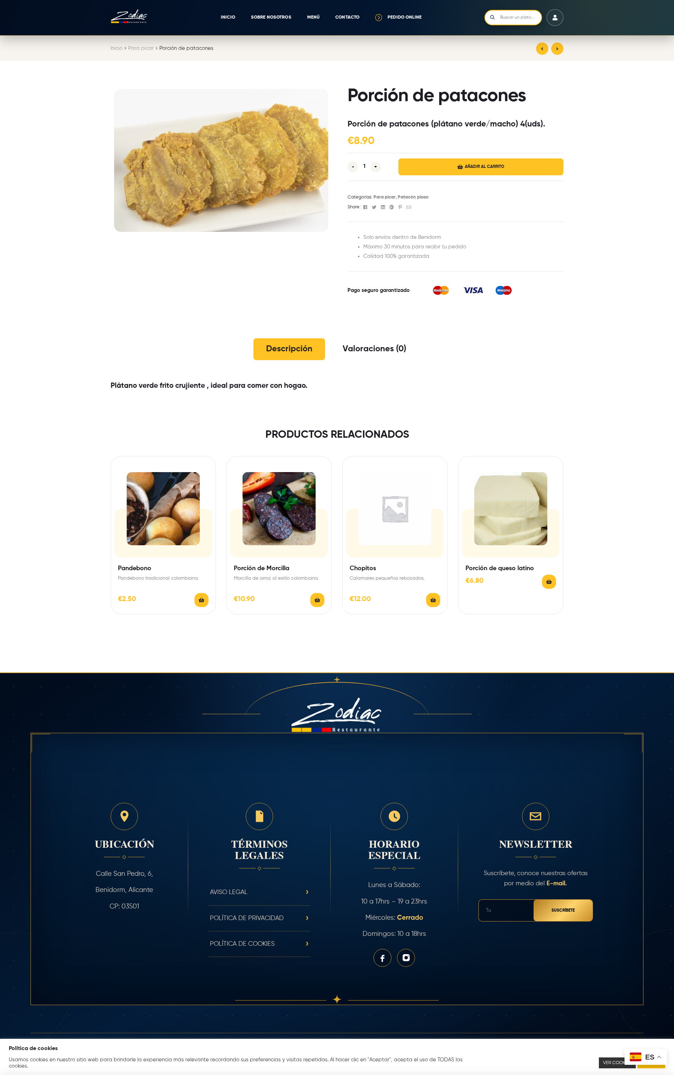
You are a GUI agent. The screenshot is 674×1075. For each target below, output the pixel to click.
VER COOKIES (617, 1063)
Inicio (117, 48)
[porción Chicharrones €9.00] (557, 48)
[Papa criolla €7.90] (542, 48)
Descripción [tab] (289, 349)
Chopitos (363, 568)
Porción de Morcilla (261, 568)
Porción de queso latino (499, 568)
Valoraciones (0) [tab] (374, 349)
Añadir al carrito (484, 167)
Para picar (141, 48)
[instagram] (406, 958)
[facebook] (382, 958)
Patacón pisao (413, 197)
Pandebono (134, 568)
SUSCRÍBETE (563, 910)
